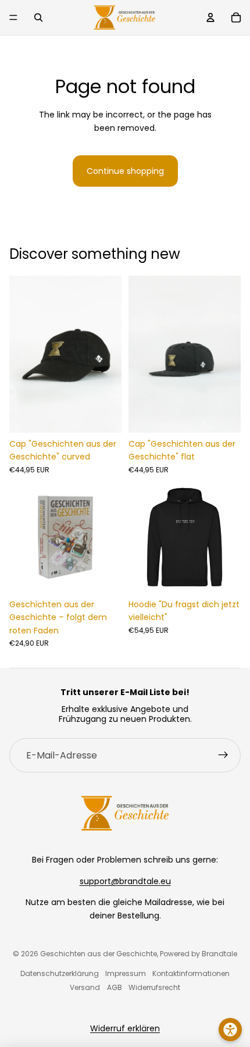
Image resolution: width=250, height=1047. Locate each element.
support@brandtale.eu (125, 881)
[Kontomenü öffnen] (210, 17)
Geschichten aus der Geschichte (98, 954)
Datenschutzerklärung (59, 973)
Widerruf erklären (125, 1028)
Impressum (125, 973)
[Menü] (13, 17)
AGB (114, 987)
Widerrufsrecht (154, 987)
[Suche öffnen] (38, 17)
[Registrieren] (223, 755)
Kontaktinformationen (191, 973)
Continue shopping (125, 171)
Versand (85, 987)
